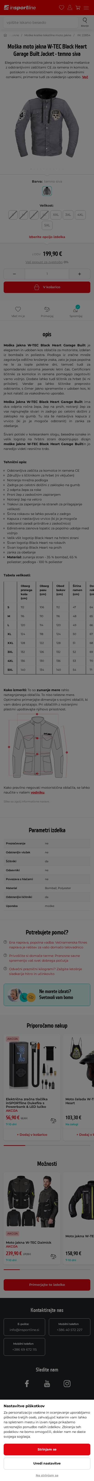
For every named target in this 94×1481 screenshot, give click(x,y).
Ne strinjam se (47, 1475)
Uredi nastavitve (47, 1463)
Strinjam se (47, 1449)
